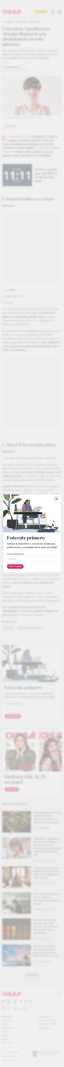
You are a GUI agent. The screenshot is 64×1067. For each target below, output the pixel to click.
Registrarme (15, 567)
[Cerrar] (56, 498)
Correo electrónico (15, 554)
